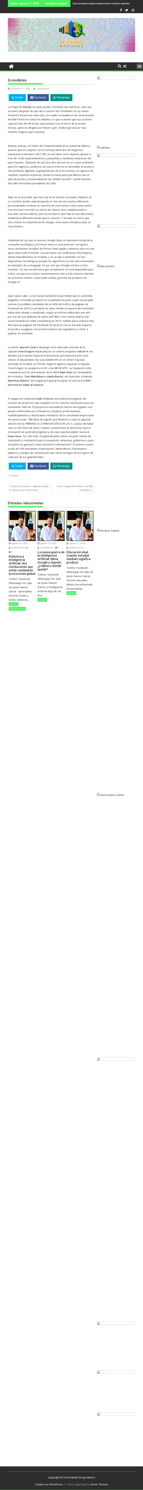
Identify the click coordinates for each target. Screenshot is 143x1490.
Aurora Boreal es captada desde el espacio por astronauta (29, 488)
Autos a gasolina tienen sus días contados (75, 488)
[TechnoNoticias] (11, 65)
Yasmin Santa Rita (19, 547)
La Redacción (42, 88)
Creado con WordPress (49, 1484)
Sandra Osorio (75, 547)
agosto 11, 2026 (77, 543)
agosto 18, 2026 (48, 543)
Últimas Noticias (17, 608)
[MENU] (139, 66)
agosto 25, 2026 (19, 543)
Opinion (15, 475)
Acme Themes (99, 1484)
